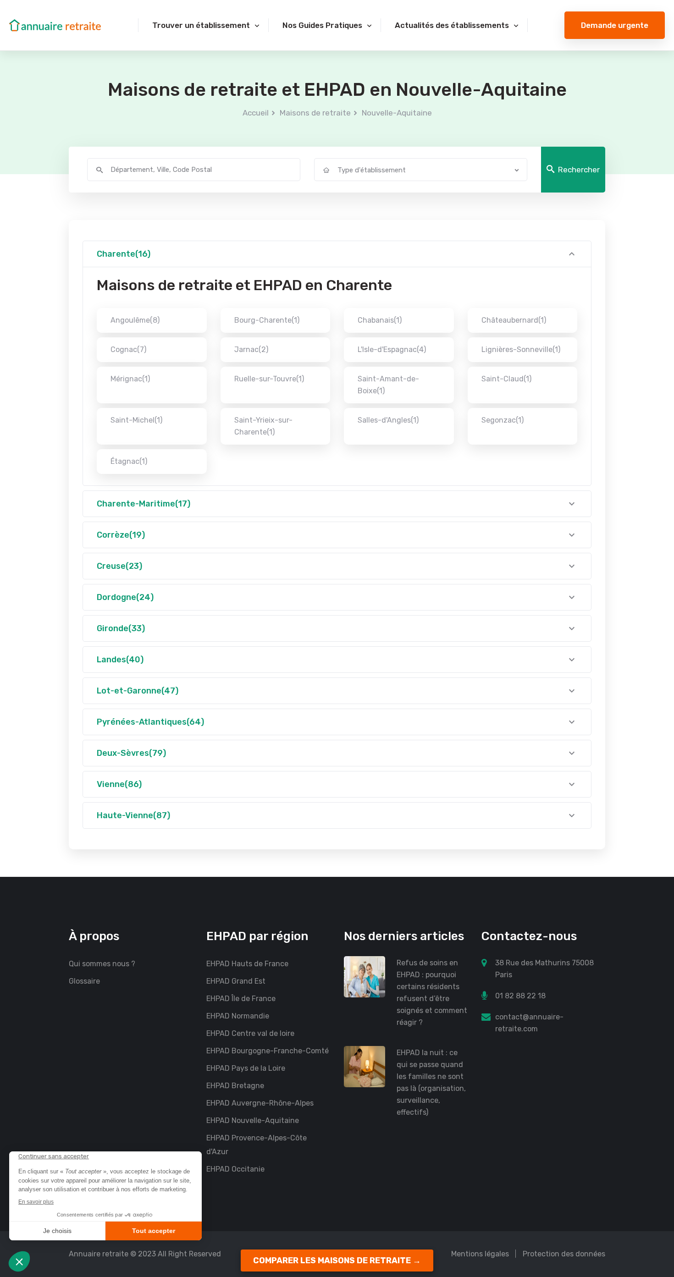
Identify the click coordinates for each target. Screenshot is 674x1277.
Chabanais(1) (380, 320)
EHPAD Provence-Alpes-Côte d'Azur (256, 1145)
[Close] (652, 1184)
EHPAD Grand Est (235, 981)
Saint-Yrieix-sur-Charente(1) (263, 426)
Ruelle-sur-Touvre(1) (269, 378)
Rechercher (579, 169)
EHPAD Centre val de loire (250, 1033)
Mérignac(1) (130, 378)
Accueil (256, 112)
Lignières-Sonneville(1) (520, 349)
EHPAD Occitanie (235, 1169)
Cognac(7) (128, 349)
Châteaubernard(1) (513, 320)
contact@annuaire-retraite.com (529, 1023)
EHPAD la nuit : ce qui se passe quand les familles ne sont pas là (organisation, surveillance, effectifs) (431, 1082)
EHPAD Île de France (241, 998)
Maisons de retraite (315, 112)
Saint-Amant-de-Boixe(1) (388, 384)
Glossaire (84, 981)
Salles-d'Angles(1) (388, 420)
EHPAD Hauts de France (247, 963)
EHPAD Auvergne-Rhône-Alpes (260, 1103)
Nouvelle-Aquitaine (397, 112)
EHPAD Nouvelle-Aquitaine (252, 1120)
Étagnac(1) (128, 461)
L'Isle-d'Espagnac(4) (392, 349)
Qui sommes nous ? (102, 963)
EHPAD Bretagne (235, 1085)
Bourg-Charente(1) (266, 320)
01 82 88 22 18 (520, 995)
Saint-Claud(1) (506, 378)
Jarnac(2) (251, 349)
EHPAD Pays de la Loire (245, 1068)
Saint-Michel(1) (136, 420)
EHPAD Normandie (237, 1016)
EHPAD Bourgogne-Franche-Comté (267, 1050)
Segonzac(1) (502, 420)
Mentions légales (480, 1253)
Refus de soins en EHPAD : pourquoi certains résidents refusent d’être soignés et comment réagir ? (432, 992)
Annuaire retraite (98, 1253)
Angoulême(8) (135, 320)
